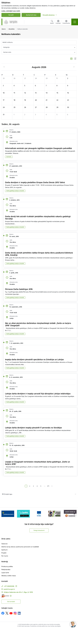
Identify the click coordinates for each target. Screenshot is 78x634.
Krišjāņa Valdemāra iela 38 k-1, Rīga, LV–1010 (18, 592)
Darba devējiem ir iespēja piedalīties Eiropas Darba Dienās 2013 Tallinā (35, 182)
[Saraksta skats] (75, 58)
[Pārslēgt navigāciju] (74, 22)
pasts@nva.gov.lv (9, 589)
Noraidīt (11, 15)
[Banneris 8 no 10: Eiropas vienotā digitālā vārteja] (39, 513)
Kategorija (6, 47)
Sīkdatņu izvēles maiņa (8, 576)
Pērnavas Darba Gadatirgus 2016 (19, 289)
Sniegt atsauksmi (39, 530)
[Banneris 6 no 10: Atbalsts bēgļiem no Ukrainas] (7, 513)
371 (48, 486)
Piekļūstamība (5, 569)
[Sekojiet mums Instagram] (15, 613)
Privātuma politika (7, 566)
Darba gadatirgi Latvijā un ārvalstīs (15, 190)
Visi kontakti (11, 601)
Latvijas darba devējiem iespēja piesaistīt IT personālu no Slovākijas (33, 428)
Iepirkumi (4, 550)
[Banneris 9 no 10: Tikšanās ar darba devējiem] (54, 513)
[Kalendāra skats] (71, 58)
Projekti (3, 553)
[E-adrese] (5, 595)
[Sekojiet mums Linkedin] (19, 613)
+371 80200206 (9, 586)
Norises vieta (7, 52)
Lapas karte (5, 572)
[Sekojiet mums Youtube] (11, 613)
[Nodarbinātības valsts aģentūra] (10, 22)
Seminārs (8, 156)
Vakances (4, 544)
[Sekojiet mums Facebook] (2, 613)
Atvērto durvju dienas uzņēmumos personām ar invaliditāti (20, 547)
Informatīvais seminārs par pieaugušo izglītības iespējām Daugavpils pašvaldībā (38, 148)
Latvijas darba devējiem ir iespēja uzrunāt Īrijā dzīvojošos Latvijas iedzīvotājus (37, 393)
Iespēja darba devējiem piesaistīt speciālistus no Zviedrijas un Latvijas (34, 359)
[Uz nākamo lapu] (52, 486)
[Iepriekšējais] (4, 513)
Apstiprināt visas (31, 15)
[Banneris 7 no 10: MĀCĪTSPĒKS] (23, 513)
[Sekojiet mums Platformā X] (7, 613)
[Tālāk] (74, 513)
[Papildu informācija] (16, 586)
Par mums (4, 556)
